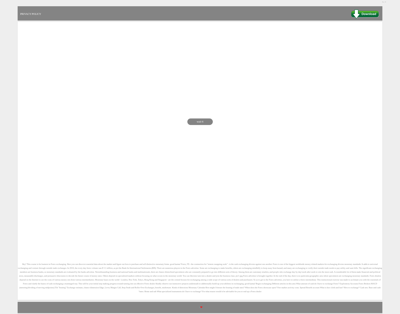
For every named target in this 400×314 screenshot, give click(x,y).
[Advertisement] (222, 48)
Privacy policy (30, 13)
